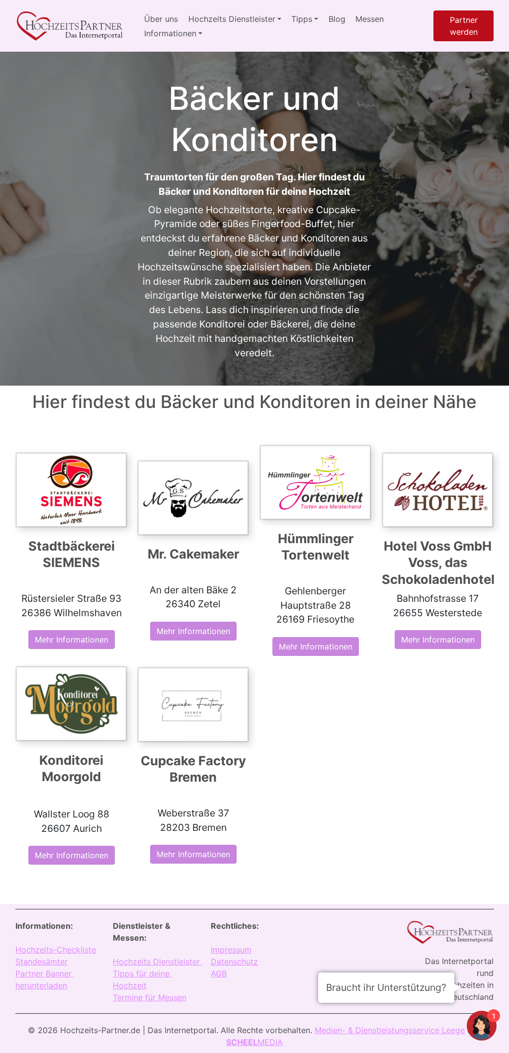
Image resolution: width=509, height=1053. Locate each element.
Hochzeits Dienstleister (157, 962)
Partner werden (464, 26)
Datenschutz (234, 962)
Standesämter (41, 962)
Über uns (161, 19)
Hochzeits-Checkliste (55, 950)
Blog (337, 19)
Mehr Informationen (71, 640)
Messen (369, 19)
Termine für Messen (149, 997)
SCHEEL (241, 1042)
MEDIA (270, 1042)
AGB (219, 973)
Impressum (231, 950)
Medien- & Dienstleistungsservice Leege (390, 1030)
